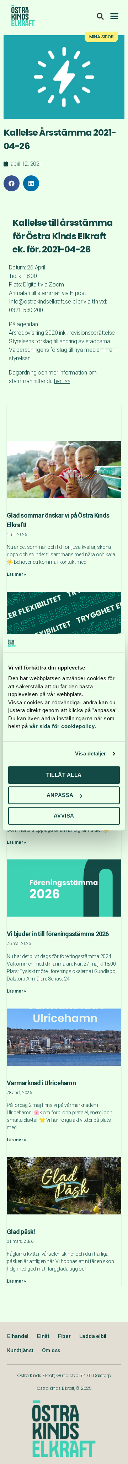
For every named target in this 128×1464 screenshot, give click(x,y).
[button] (114, 16)
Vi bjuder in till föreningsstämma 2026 (58, 934)
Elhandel (17, 1336)
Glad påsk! (21, 1231)
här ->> (62, 381)
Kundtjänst (20, 1350)
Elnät (43, 1336)
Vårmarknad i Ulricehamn (41, 1083)
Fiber (64, 1336)
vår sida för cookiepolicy (62, 726)
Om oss (51, 1350)
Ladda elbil (92, 1336)
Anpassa (60, 795)
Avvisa (64, 816)
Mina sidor (101, 36)
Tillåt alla (64, 775)
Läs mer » (16, 574)
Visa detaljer (90, 753)
